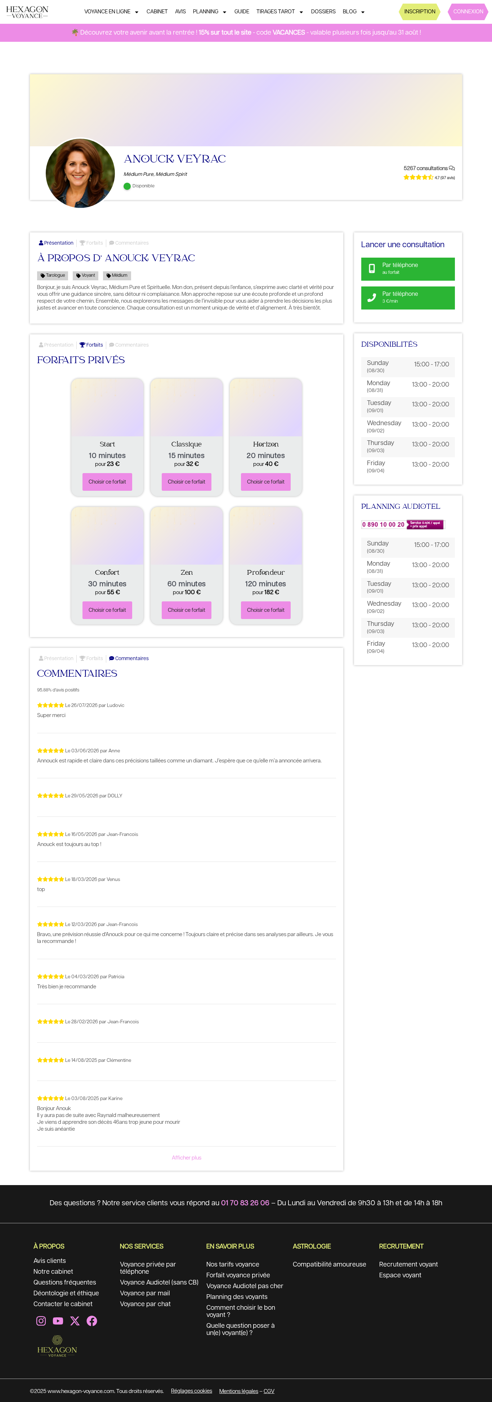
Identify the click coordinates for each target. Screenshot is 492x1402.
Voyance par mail (145, 1293)
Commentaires (131, 243)
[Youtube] (58, 1320)
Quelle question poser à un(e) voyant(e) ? (240, 1329)
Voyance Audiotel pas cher (244, 1286)
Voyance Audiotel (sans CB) (159, 1282)
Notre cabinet (53, 1272)
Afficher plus (186, 1158)
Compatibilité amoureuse (329, 1264)
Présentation (58, 243)
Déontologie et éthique (66, 1293)
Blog (350, 11)
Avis (180, 11)
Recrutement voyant (408, 1264)
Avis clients (49, 1261)
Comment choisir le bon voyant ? (240, 1311)
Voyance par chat (145, 1304)
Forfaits (94, 243)
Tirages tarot (275, 11)
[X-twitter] (74, 1320)
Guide (241, 11)
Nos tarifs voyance (232, 1264)
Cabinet (157, 11)
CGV (269, 1391)
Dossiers (323, 11)
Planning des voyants (237, 1297)
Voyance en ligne (107, 11)
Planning (205, 11)
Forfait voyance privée (238, 1275)
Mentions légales (238, 1391)
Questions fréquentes (64, 1282)
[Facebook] (91, 1320)
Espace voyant (400, 1275)
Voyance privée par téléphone (148, 1268)
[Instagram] (41, 1320)
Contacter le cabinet (63, 1304)
